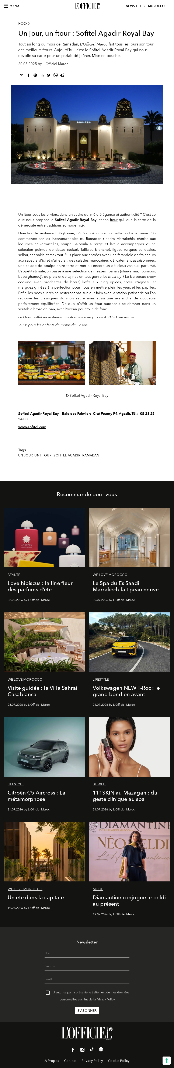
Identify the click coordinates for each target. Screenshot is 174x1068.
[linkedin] (42, 76)
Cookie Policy (118, 1061)
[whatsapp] (55, 76)
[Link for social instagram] (82, 1050)
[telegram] (62, 76)
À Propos (52, 1061)
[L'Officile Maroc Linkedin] (101, 1050)
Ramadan (93, 239)
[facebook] (28, 76)
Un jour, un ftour (34, 455)
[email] (21, 76)
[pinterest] (35, 76)
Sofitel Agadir (66, 455)
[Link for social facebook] (73, 1050)
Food (24, 23)
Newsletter (135, 6)
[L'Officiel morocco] (87, 6)
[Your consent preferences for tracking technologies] (167, 1061)
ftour (114, 220)
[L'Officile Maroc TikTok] (92, 1050)
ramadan (90, 455)
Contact (70, 1061)
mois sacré (75, 298)
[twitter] (48, 76)
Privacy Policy (106, 999)
